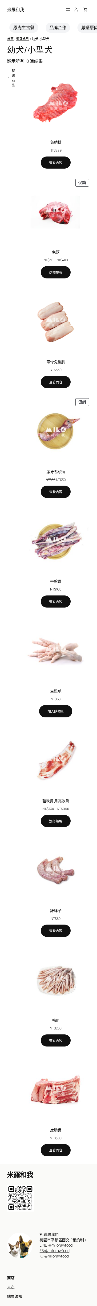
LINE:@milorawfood (56, 1245)
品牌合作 (57, 27)
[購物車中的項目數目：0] (85, 9)
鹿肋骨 (55, 1130)
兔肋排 (55, 142)
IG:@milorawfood (54, 1256)
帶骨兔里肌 (55, 361)
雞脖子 (55, 910)
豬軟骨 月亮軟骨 (55, 801)
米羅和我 (15, 9)
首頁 (10, 38)
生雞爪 (55, 691)
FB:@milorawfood (54, 1250)
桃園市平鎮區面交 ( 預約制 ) (63, 1240)
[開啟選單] (68, 9)
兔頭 (56, 252)
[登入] (75, 9)
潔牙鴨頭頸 (55, 471)
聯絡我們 (63, 1237)
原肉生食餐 (23, 27)
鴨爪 (56, 1020)
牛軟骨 (55, 581)
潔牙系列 (22, 38)
